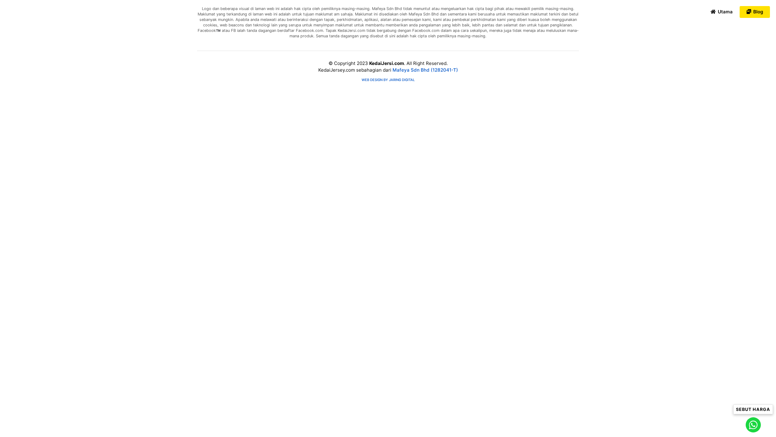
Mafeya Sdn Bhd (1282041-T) (425, 70)
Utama (725, 12)
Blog (757, 12)
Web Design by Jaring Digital (388, 80)
